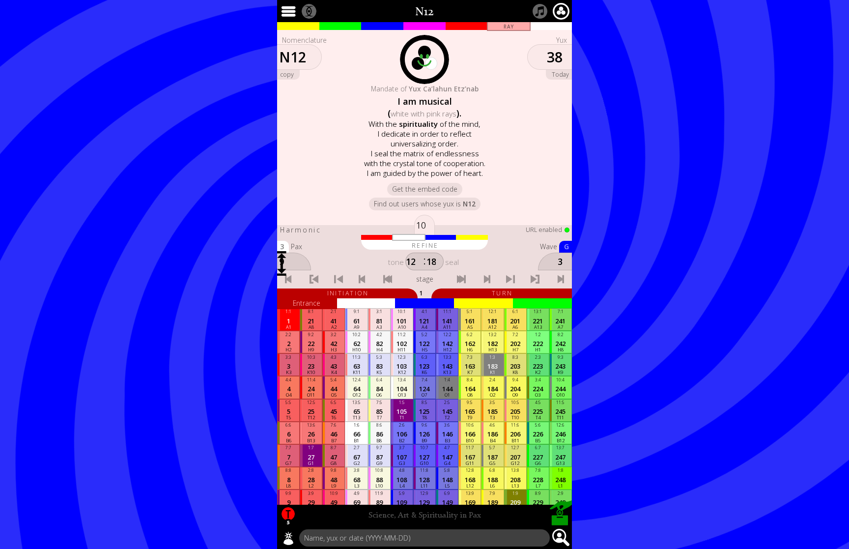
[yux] (288, 538)
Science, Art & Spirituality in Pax (424, 516)
